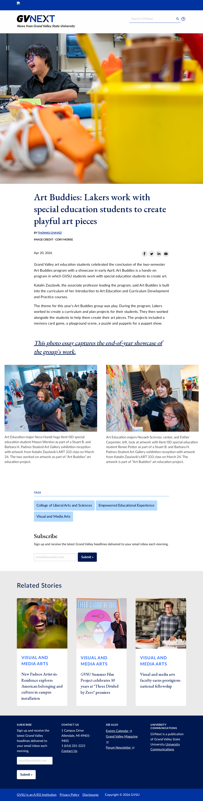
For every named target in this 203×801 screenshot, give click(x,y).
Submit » (87, 557)
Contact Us (69, 751)
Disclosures (90, 794)
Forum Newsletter (119, 747)
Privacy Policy (69, 794)
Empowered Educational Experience (126, 505)
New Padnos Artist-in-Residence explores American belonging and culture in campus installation (42, 686)
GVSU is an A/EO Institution (36, 794)
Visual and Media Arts (53, 516)
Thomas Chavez (50, 233)
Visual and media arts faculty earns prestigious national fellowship (160, 680)
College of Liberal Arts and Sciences (64, 505)
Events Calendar (117, 731)
